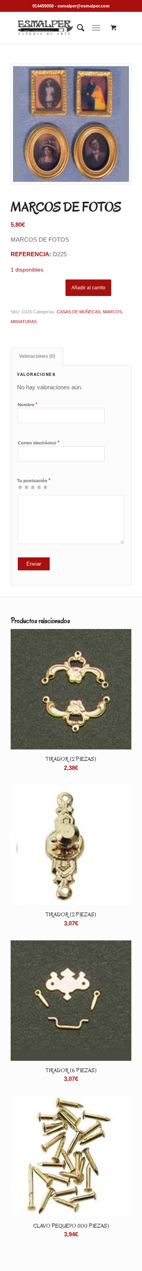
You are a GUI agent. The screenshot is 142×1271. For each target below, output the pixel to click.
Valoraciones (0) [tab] (37, 356)
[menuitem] (76, 28)
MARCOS (112, 311)
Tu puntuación (33, 480)
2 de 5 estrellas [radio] (23, 487)
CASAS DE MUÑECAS (79, 311)
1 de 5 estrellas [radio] (20, 487)
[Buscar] (76, 28)
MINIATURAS (24, 321)
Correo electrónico (39, 443)
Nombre (27, 404)
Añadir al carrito (88, 287)
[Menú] (96, 28)
